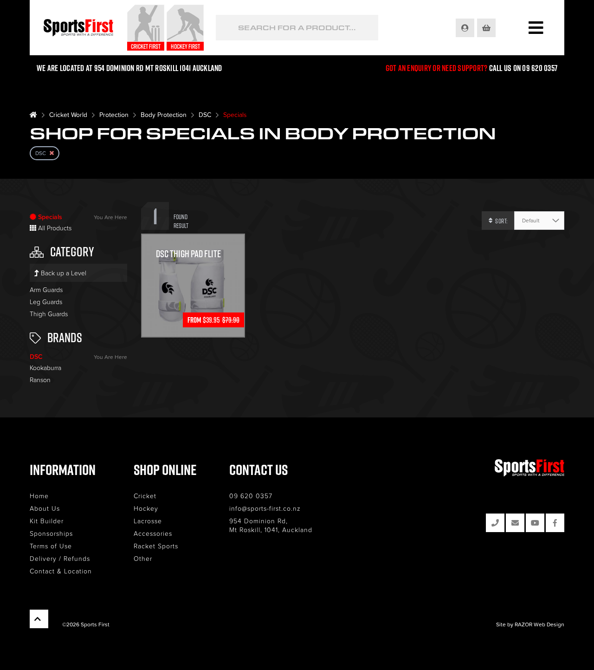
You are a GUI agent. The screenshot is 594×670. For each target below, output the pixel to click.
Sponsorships (51, 533)
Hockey (146, 508)
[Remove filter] (52, 153)
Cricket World (68, 114)
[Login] (466, 28)
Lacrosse (148, 520)
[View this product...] (193, 239)
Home (39, 495)
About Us (45, 508)
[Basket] (487, 28)
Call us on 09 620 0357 (523, 68)
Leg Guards (46, 301)
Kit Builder (47, 520)
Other (143, 558)
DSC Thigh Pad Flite (188, 253)
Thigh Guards (49, 313)
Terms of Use (51, 545)
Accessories (153, 533)
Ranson (40, 379)
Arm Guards (46, 289)
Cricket (145, 495)
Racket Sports (156, 545)
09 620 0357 (250, 495)
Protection (114, 114)
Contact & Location (61, 570)
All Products (53, 227)
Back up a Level (62, 272)
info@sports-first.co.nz (265, 508)
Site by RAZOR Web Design (530, 624)
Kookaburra (45, 367)
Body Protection (164, 114)
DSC (205, 114)
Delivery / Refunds (60, 558)
